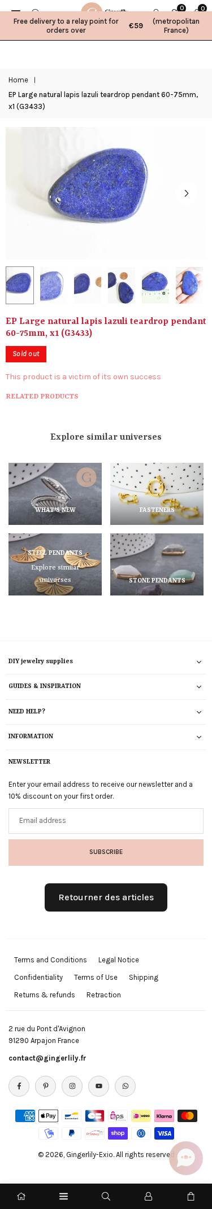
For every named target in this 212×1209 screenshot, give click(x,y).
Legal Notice (118, 960)
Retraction (103, 995)
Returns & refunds (44, 995)
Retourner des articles (106, 897)
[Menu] (63, 1196)
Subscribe (106, 852)
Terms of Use (96, 977)
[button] (186, 193)
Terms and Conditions (50, 960)
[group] (106, 193)
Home (18, 80)
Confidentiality (38, 977)
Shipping (143, 977)
